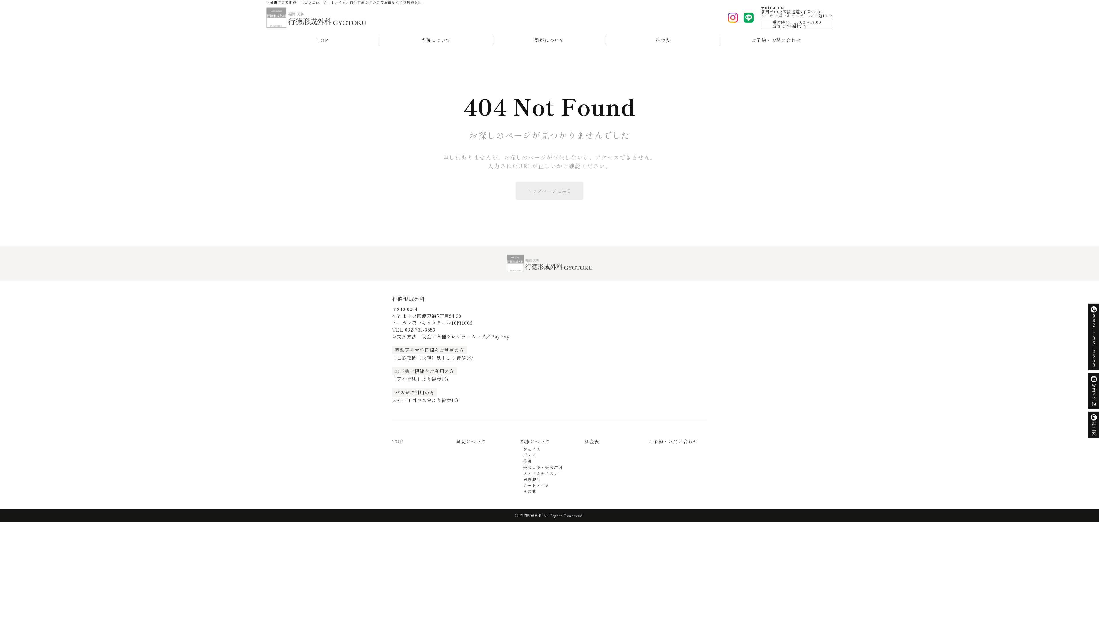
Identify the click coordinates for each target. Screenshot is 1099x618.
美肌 (527, 461)
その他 (529, 491)
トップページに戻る (549, 190)
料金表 (662, 40)
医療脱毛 (532, 479)
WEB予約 (1093, 394)
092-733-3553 (420, 329)
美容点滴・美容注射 (543, 467)
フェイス (532, 449)
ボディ (529, 455)
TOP (322, 40)
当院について (436, 40)
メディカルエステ (540, 473)
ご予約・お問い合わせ (776, 40)
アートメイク (536, 485)
